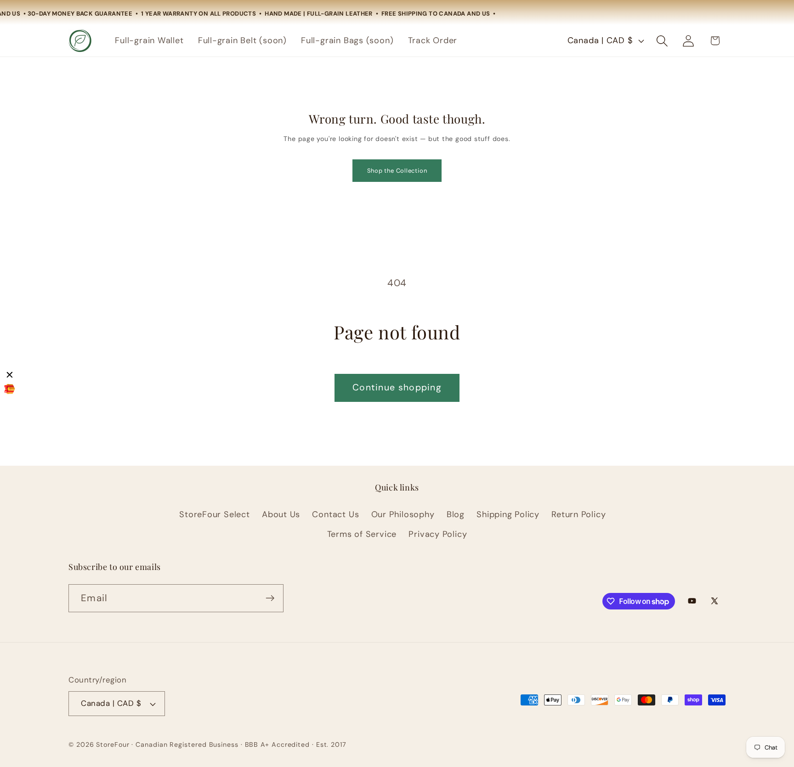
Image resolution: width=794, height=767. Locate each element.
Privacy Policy (437, 533)
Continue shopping (397, 387)
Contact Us (335, 514)
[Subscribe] (270, 598)
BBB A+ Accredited (277, 744)
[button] (662, 41)
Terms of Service (362, 533)
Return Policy (578, 514)
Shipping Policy (507, 514)
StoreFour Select (214, 514)
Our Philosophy (403, 514)
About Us (281, 514)
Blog (456, 514)
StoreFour (112, 744)
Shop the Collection (397, 171)
